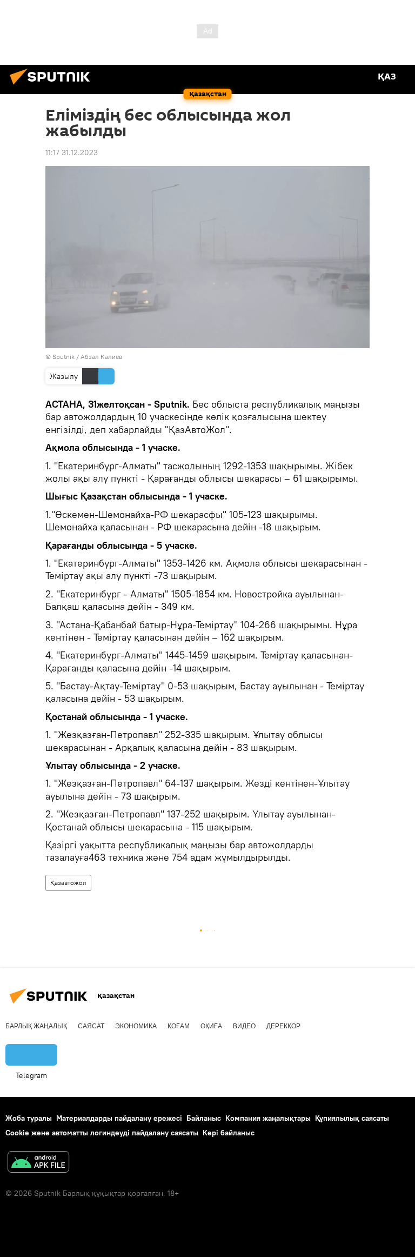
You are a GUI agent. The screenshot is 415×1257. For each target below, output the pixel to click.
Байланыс (203, 1118)
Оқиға (211, 1026)
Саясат (91, 1026)
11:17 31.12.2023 (71, 152)
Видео (244, 1026)
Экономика (136, 1026)
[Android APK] (38, 1163)
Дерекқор (283, 1026)
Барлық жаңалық (36, 1026)
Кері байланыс (229, 1133)
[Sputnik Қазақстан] (53, 86)
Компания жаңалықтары (268, 1118)
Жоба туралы (28, 1118)
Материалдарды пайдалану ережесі (119, 1118)
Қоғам (179, 1026)
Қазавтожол (68, 883)
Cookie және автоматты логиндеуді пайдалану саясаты (101, 1133)
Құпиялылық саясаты (352, 1118)
